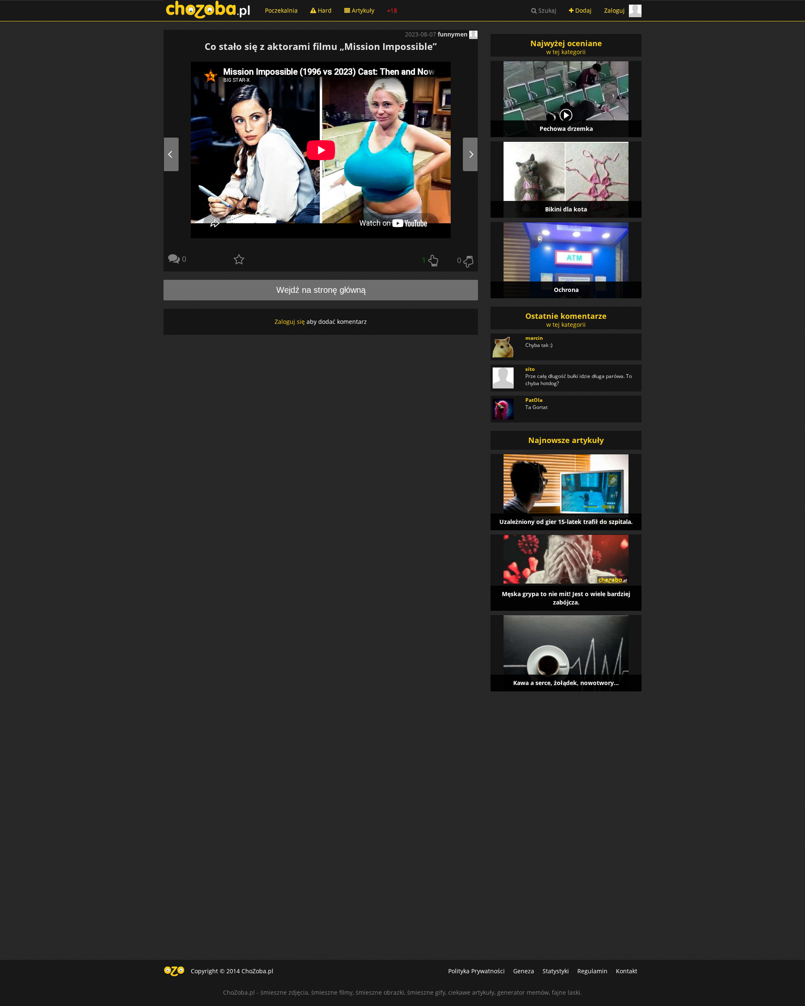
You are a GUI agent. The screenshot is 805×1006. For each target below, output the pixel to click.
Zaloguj (614, 10)
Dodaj (583, 10)
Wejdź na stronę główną (321, 290)
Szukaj (546, 10)
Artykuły (362, 10)
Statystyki (556, 971)
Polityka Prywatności (476, 971)
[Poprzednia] (179, 154)
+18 (392, 10)
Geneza (523, 971)
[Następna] (462, 154)
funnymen (453, 34)
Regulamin (592, 971)
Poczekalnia (281, 10)
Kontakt (626, 971)
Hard (324, 10)
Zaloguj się (290, 322)
